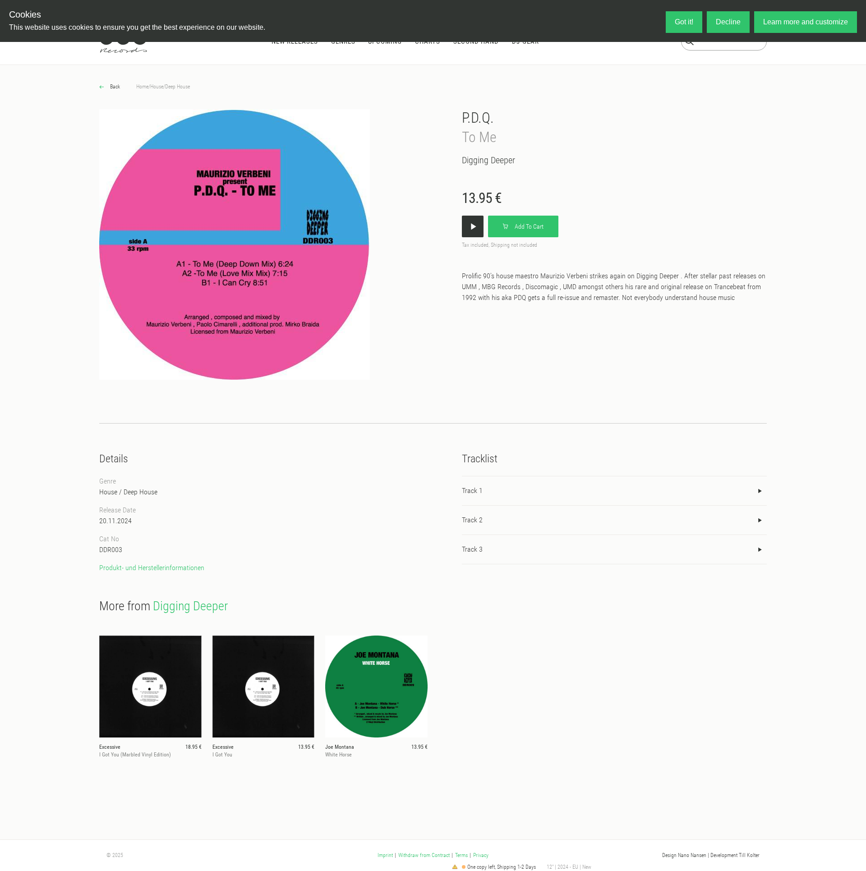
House (156, 86)
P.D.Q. (478, 117)
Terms (461, 855)
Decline (728, 22)
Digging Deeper (488, 160)
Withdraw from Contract (424, 855)
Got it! (684, 22)
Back (114, 86)
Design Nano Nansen (684, 855)
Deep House (177, 86)
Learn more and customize (805, 22)
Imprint (385, 855)
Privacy (480, 855)
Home (142, 86)
